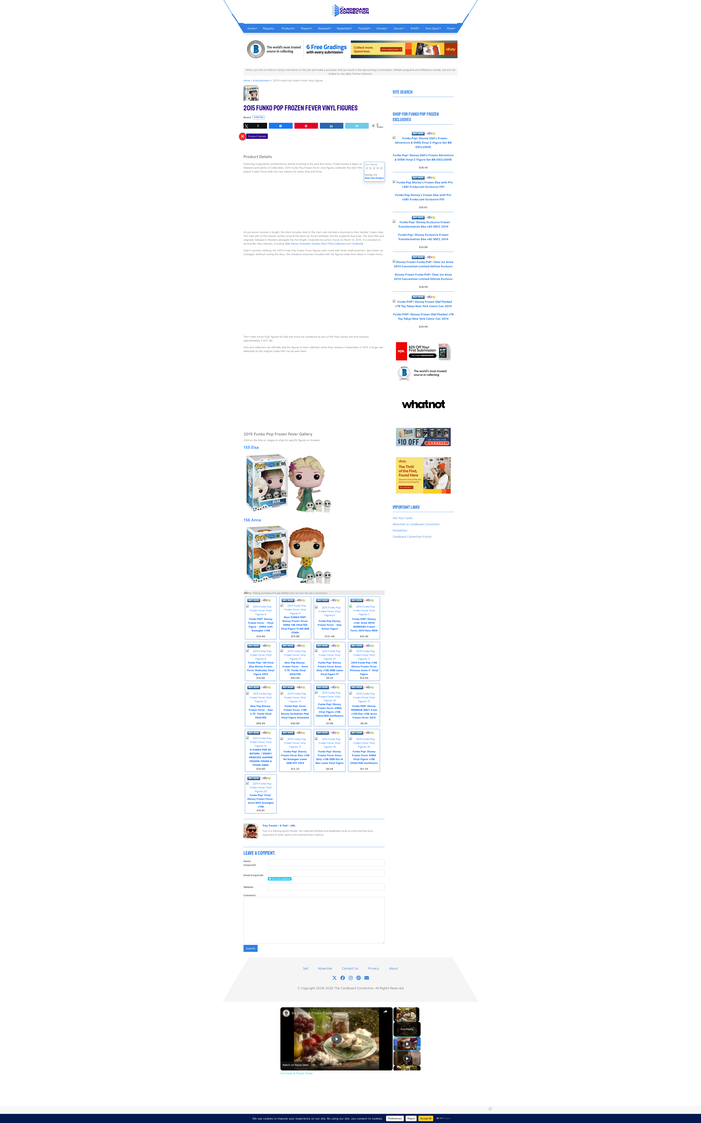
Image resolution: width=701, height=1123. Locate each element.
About (393, 968)
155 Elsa (251, 447)
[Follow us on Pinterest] (359, 978)
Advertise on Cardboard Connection (416, 524)
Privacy (373, 968)
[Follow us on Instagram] (351, 978)
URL (293, 825)
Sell (305, 968)
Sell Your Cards (402, 518)
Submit (250, 948)
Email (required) (253, 875)
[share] (385, 1011)
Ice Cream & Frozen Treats (312, 1013)
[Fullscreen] (417, 1020)
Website (248, 887)
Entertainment (261, 80)
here (303, 351)
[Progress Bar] (406, 1017)
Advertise (325, 968)
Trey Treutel (270, 825)
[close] (352, 1108)
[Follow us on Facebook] (343, 978)
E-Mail (284, 825)
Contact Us (350, 968)
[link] (286, 1013)
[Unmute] (400, 1020)
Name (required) (250, 862)
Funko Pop (258, 117)
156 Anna (252, 520)
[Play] (395, 1020)
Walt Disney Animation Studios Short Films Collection (315, 243)
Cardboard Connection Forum (412, 536)
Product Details (257, 136)
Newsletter (400, 530)
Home (247, 80)
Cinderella (357, 243)
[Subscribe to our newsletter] (367, 978)
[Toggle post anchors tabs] (242, 136)
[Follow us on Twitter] (334, 978)
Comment (250, 895)
